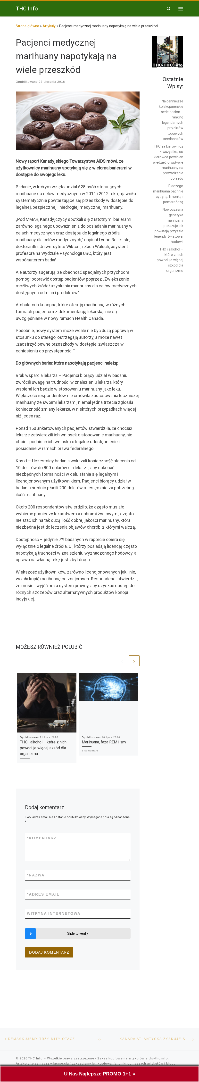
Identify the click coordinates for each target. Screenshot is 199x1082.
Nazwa (36, 875)
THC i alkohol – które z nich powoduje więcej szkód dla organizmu (43, 748)
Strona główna (27, 26)
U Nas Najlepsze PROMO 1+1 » (99, 1073)
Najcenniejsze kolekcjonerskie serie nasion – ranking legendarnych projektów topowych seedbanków (171, 120)
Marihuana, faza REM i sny (104, 742)
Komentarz (42, 838)
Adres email (43, 894)
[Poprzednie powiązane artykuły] (122, 660)
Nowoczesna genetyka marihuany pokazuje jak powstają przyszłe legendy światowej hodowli (168, 226)
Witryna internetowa (54, 913)
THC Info (35, 1058)
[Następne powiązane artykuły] (134, 660)
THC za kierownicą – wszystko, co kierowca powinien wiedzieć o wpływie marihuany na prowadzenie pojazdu (168, 162)
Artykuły (49, 26)
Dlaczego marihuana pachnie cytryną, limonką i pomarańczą (168, 194)
